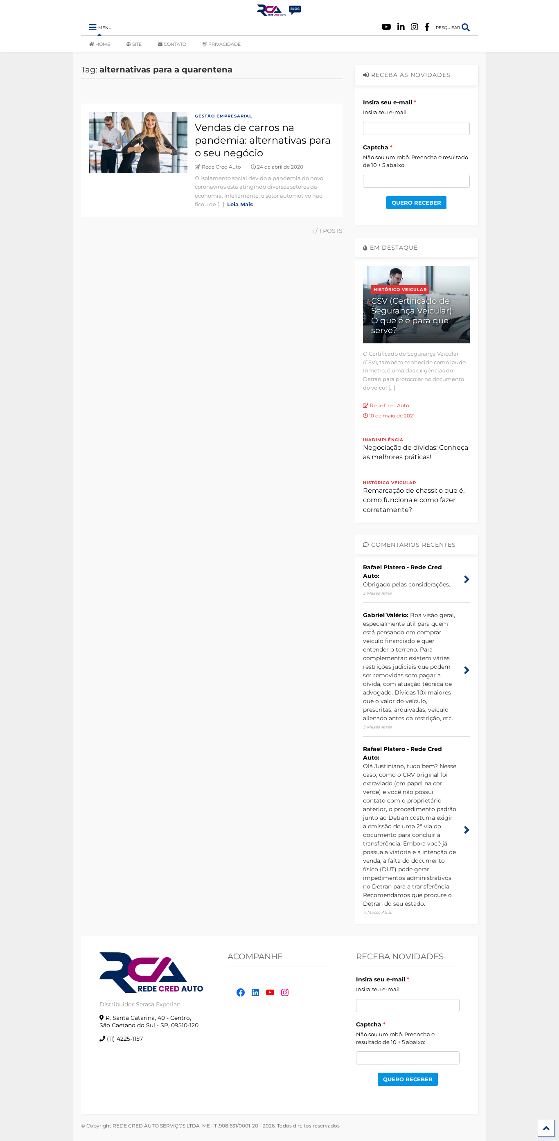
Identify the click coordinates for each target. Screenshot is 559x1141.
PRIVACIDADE (224, 44)
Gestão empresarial (223, 116)
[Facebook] (427, 27)
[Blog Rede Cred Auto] (279, 12)
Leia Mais (240, 204)
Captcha (375, 147)
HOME (102, 44)
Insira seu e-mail (387, 102)
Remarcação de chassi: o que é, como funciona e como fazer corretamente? (413, 500)
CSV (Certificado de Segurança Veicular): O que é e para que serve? (412, 315)
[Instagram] (414, 27)
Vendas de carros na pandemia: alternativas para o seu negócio (263, 140)
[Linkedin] (401, 27)
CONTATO (175, 44)
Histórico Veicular (400, 289)
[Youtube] (386, 27)
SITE (137, 44)
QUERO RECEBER (416, 202)
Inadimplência (383, 439)
